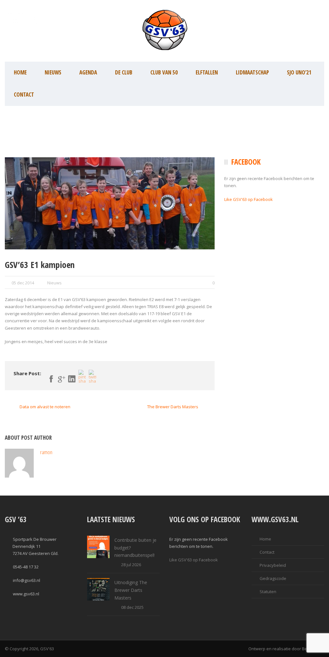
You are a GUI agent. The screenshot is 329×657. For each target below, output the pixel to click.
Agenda (88, 72)
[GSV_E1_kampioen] (110, 203)
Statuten (268, 591)
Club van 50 (164, 72)
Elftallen (207, 72)
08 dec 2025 (132, 607)
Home (20, 72)
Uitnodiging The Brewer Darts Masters (130, 590)
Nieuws (53, 72)
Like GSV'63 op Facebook (248, 199)
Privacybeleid (273, 565)
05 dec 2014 (23, 283)
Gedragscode (273, 578)
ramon (46, 452)
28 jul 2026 (131, 564)
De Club (123, 72)
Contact (24, 94)
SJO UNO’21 (299, 72)
